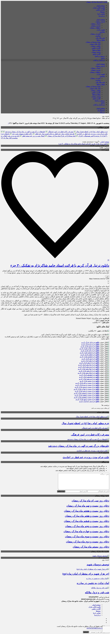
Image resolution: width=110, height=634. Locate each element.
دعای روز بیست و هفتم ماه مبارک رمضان (87, 515)
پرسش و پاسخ (100, 56)
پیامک (103, 58)
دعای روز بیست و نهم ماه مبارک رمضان (87, 505)
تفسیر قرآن (101, 30)
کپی (107, 276)
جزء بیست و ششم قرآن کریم (86, 393)
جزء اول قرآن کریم (90, 342)
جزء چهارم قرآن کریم (89, 348)
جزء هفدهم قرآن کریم (89, 375)
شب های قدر (100, 38)
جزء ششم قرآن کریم (89, 352)
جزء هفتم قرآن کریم (89, 355)
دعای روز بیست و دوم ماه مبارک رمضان (87, 541)
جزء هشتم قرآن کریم (89, 357)
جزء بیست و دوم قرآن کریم (87, 385)
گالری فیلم (97, 54)
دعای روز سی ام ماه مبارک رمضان (90, 500)
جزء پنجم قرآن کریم (90, 350)
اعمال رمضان (96, 23)
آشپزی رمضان (95, 34)
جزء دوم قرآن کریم (90, 344)
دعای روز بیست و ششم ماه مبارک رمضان (86, 521)
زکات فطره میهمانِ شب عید (22, 134)
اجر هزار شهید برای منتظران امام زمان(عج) (85, 573)
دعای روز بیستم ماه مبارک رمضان (91, 546)
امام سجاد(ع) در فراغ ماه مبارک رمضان (61, 136)
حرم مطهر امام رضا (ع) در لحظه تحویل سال (92, 132)
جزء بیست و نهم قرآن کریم (87, 399)
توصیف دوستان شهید (98, 564)
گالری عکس (100, 10)
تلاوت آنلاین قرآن (99, 8)
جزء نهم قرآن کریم (90, 359)
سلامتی (102, 32)
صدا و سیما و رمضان (93, 42)
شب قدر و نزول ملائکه (97, 592)
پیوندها (102, 12)
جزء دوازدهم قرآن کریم (88, 365)
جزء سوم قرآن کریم (90, 346)
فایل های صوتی (95, 44)
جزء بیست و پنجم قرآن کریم (87, 391)
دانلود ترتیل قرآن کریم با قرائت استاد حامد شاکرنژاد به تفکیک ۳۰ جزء (59, 265)
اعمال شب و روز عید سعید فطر (33, 136)
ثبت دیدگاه (61, 491)
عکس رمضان (96, 46)
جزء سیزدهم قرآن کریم (88, 367)
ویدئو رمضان (96, 52)
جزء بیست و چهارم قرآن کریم (86, 389)
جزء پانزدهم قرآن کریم (89, 371)
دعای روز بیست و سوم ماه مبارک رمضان (87, 536)
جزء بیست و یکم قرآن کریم (87, 383)
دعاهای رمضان (95, 28)
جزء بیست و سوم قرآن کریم (87, 387)
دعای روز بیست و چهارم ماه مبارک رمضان (86, 531)
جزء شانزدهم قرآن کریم (88, 373)
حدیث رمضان (96, 26)
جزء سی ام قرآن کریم (89, 401)
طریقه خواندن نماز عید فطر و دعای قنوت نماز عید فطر (54, 134)
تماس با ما (101, 14)
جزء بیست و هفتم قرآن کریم (87, 395)
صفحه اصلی (100, 6)
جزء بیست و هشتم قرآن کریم (86, 397)
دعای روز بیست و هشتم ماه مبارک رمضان (86, 510)
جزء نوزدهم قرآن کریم (89, 379)
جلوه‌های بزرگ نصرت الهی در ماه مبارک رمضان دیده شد (25, 132)
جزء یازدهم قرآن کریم (89, 363)
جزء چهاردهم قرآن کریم (88, 369)
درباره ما (102, 16)
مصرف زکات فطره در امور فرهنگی (60, 132)
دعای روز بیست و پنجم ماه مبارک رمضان (87, 526)
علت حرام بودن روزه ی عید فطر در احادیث (92, 134)
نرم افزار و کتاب (99, 60)
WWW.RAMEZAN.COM (96, 628)
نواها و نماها (101, 40)
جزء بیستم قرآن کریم (89, 381)
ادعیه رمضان (100, 21)
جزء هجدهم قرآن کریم (89, 377)
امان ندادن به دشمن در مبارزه (93, 583)
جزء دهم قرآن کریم (90, 361)
